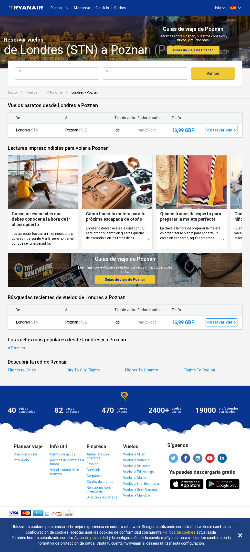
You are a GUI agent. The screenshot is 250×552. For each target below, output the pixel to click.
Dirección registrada (102, 497)
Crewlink (93, 470)
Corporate (94, 476)
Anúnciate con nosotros (98, 456)
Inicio (12, 92)
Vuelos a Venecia (136, 460)
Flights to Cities (22, 370)
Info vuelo (21, 460)
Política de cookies (179, 532)
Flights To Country (141, 370)
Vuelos (32, 92)
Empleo (92, 464)
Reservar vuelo (221, 130)
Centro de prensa (100, 482)
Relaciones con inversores (98, 489)
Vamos (213, 73)
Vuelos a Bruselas (136, 466)
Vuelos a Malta (134, 478)
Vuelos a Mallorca (136, 495)
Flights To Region (199, 370)
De (19, 70)
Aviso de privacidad (91, 538)
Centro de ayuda (62, 454)
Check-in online (25, 454)
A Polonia (54, 92)
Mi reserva (82, 8)
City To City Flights (83, 370)
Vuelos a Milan (134, 454)
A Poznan (16, 348)
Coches (120, 8)
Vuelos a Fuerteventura (141, 484)
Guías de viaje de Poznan (193, 50)
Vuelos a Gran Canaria (140, 489)
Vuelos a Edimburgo (138, 472)
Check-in (102, 8)
